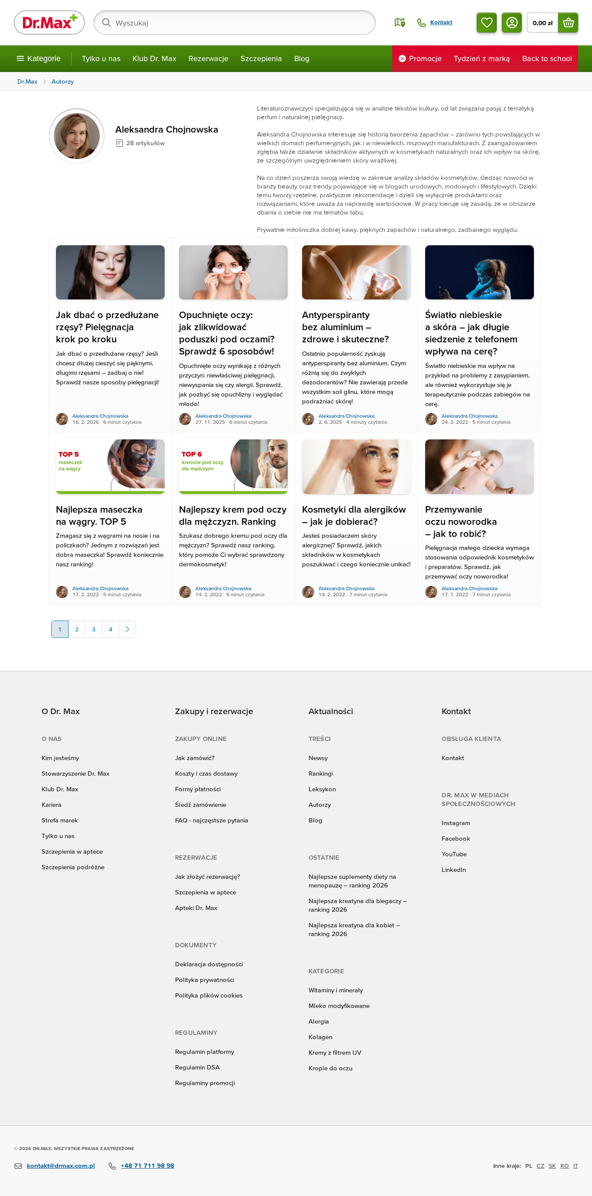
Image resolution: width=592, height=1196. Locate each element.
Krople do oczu (330, 1068)
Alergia (319, 1021)
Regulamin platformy (204, 1051)
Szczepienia (261, 58)
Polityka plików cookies (209, 995)
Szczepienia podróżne (73, 867)
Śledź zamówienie (200, 804)
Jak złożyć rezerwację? (207, 876)
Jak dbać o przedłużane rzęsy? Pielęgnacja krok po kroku (107, 327)
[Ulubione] (487, 22)
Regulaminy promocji (205, 1082)
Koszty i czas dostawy (206, 773)
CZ (540, 1165)
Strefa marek (60, 820)
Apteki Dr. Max (196, 907)
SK (552, 1165)
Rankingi (321, 773)
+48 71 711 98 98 (147, 1165)
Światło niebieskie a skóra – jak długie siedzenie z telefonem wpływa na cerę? (471, 333)
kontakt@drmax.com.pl (61, 1165)
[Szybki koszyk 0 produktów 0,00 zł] (568, 22)
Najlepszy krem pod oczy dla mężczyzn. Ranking (232, 515)
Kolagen (320, 1036)
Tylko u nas (101, 58)
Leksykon (322, 789)
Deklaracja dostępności (209, 964)
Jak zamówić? (195, 757)
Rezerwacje (208, 58)
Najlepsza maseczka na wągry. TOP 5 (99, 515)
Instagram (456, 822)
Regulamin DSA (197, 1067)
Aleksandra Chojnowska (100, 416)
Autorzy (320, 804)
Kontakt (453, 757)
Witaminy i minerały (336, 990)
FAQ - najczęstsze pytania (211, 820)
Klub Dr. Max (154, 58)
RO (564, 1165)
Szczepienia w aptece (72, 851)
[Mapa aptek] (400, 22)
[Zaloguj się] (512, 22)
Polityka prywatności (204, 979)
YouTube (454, 854)
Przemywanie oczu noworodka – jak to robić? (461, 521)
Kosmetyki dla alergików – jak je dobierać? (354, 515)
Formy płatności (198, 789)
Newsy (318, 757)
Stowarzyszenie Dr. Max (75, 773)
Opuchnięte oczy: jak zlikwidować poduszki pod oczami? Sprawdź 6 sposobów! (226, 333)
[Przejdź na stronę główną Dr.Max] (49, 22)
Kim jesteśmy (60, 757)
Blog (301, 58)
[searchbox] (235, 22)
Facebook (456, 838)
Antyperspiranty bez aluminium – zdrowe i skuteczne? (345, 327)
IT (575, 1165)
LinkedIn (454, 869)
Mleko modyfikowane (339, 1005)
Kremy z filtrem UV (335, 1052)
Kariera (52, 804)
